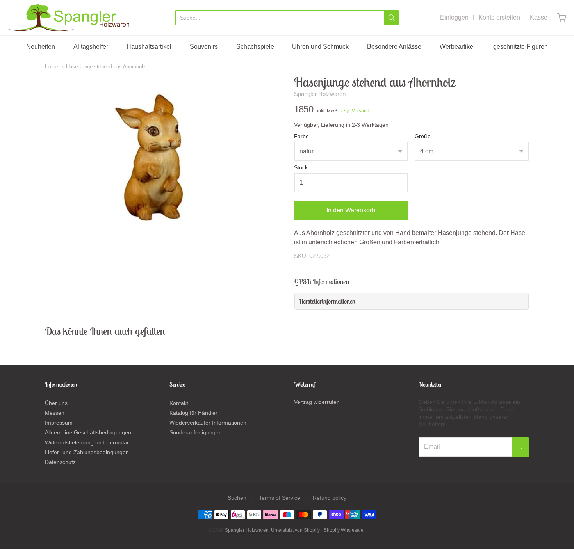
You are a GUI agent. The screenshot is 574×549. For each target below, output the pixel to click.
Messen (54, 413)
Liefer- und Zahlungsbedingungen (87, 452)
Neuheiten (40, 46)
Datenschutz (60, 462)
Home (51, 66)
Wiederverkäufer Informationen (207, 422)
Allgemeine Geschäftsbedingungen (88, 432)
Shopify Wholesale (344, 530)
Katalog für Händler (193, 413)
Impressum (59, 422)
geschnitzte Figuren (520, 46)
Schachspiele (255, 46)
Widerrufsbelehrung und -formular (87, 442)
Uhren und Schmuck (320, 46)
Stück (301, 168)
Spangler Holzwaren (320, 94)
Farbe (301, 136)
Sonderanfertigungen (195, 432)
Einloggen (454, 17)
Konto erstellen (499, 17)
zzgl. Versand (355, 111)
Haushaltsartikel (149, 46)
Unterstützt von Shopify (295, 530)
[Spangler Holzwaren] (68, 17)
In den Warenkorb (350, 210)
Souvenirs (204, 46)
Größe (423, 136)
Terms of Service (279, 498)
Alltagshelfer (90, 46)
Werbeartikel (457, 46)
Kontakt (178, 403)
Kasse (538, 17)
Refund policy (329, 498)
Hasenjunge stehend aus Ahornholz (106, 66)
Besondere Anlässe (394, 46)
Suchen (237, 498)
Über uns (56, 403)
